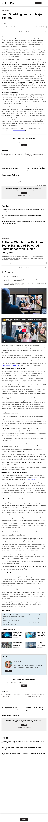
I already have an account (24, 195)
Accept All (24, 819)
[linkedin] (21, 31)
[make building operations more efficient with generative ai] (7, 635)
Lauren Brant (5, 263)
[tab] (5, 179)
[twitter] (24, 31)
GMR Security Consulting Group (11, 365)
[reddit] (26, 31)
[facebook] (19, 31)
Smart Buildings (5, 10)
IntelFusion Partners (32, 479)
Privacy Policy (42, 815)
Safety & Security (6, 238)
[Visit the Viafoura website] (43, 185)
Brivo (11, 373)
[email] (28, 31)
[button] (2, 3)
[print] (45, 31)
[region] (24, 182)
